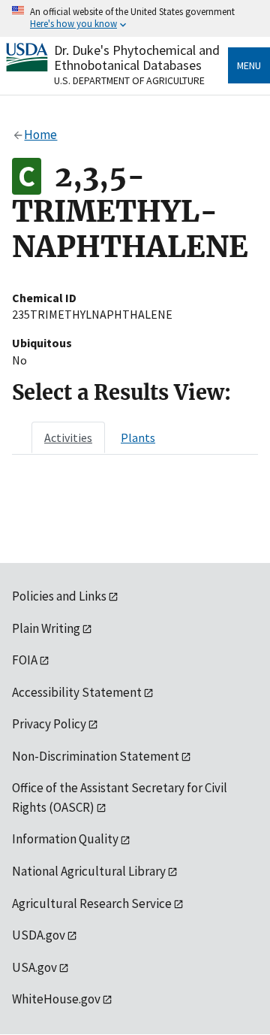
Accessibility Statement (77, 692)
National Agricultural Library (89, 871)
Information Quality (65, 839)
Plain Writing (46, 628)
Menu (249, 65)
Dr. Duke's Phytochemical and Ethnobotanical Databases (137, 57)
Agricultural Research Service (92, 903)
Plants (138, 437)
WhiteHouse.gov (56, 999)
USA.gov (34, 967)
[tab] (68, 437)
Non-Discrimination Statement (95, 756)
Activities (68, 437)
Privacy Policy (49, 724)
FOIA (25, 660)
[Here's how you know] (135, 18)
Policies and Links (59, 596)
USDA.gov (38, 935)
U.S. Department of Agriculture (129, 80)
